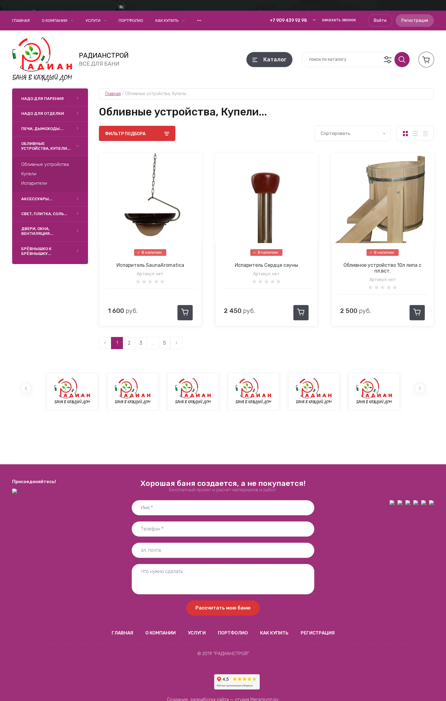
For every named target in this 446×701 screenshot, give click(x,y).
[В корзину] (185, 312)
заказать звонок (339, 19)
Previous (26, 388)
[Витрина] (405, 133)
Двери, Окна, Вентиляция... (37, 231)
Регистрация (414, 20)
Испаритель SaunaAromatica (150, 265)
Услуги (93, 20)
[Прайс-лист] (425, 133)
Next (419, 388)
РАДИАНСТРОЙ (104, 55)
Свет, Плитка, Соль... (44, 213)
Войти (380, 20)
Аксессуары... (36, 199)
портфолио (131, 20)
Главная (21, 20)
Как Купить (167, 20)
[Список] (415, 133)
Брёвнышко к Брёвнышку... (36, 251)
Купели (28, 174)
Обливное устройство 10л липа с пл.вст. (382, 268)
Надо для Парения (42, 98)
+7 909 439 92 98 (288, 20)
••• (199, 20)
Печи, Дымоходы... (42, 128)
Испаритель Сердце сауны (266, 265)
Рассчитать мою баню (223, 608)
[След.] (176, 343)
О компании (54, 20)
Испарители (34, 183)
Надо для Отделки (42, 113)
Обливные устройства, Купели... (46, 146)
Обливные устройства (45, 164)
